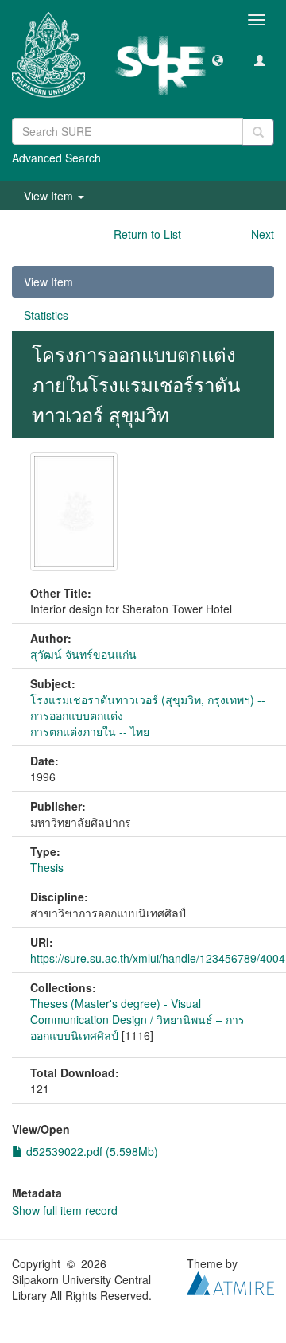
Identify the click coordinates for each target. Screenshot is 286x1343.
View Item (48, 282)
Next (262, 234)
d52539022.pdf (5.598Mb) (90, 1151)
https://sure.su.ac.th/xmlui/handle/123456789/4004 (157, 958)
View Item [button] (50, 196)
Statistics (46, 315)
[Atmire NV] (230, 1281)
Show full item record (65, 1210)
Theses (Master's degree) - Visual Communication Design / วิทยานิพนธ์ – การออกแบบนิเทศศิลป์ (137, 1019)
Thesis (47, 867)
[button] (217, 59)
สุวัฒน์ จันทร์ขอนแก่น (83, 654)
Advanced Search (56, 157)
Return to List (147, 234)
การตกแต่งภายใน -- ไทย (89, 731)
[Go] (258, 132)
